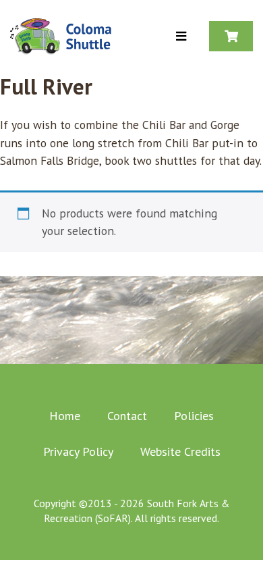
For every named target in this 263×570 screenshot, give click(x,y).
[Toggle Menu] (181, 37)
